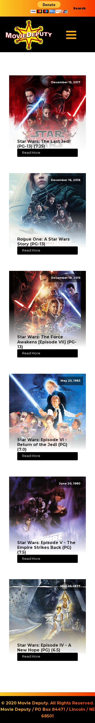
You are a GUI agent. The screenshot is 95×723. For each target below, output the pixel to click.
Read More (31, 153)
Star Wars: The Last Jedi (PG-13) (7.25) (43, 144)
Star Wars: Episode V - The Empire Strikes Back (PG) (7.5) (46, 547)
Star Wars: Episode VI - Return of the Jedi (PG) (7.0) (42, 444)
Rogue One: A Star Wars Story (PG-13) (43, 241)
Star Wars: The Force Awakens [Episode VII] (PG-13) (47, 342)
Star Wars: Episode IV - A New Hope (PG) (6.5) (44, 647)
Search (79, 8)
